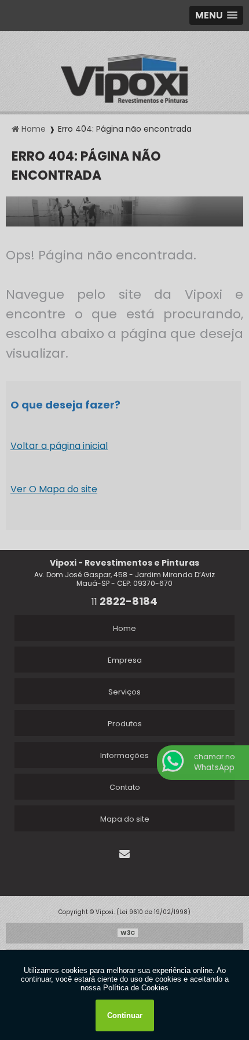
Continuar (124, 1015)
